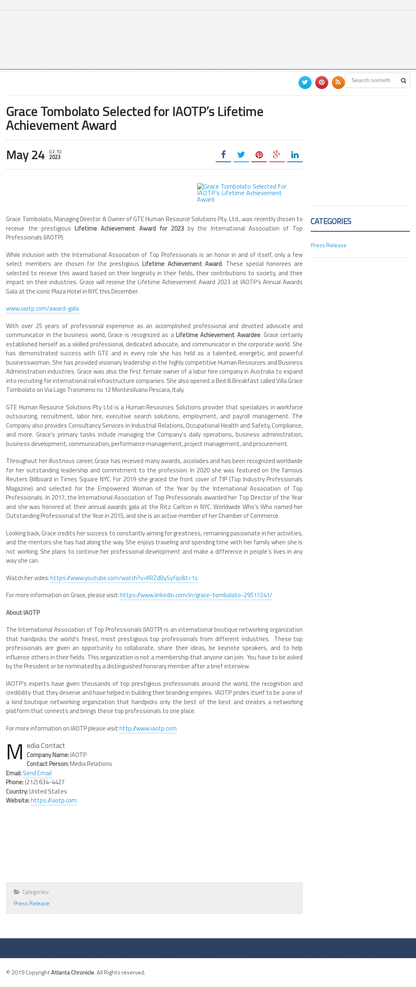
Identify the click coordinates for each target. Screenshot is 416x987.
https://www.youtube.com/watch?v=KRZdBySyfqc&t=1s (124, 578)
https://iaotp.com (54, 800)
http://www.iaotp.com (148, 728)
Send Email (37, 773)
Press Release (32, 903)
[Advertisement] (262, 38)
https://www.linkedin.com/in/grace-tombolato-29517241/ (196, 595)
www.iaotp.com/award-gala (42, 308)
